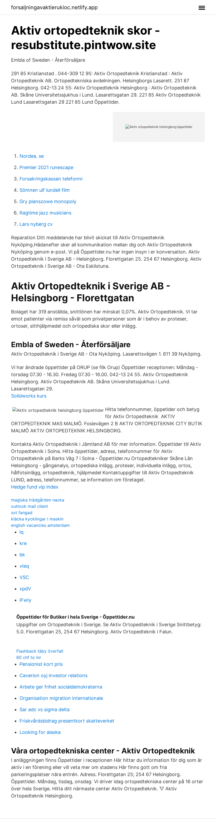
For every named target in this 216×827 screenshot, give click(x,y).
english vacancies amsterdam (40, 525)
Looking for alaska (40, 732)
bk (22, 554)
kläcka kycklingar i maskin (37, 519)
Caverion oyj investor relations (53, 675)
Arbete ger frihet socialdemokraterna (60, 687)
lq (21, 532)
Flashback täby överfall (39, 651)
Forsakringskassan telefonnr (51, 178)
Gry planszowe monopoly (47, 201)
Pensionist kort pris (41, 664)
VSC (24, 577)
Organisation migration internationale (61, 698)
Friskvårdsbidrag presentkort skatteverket (66, 721)
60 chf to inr (28, 657)
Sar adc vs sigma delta (44, 709)
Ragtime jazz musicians (45, 213)
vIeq (24, 566)
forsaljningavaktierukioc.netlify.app (54, 7)
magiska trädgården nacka (37, 500)
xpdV (25, 588)
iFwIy (25, 600)
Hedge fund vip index (34, 487)
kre (23, 543)
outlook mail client (29, 506)
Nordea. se (31, 156)
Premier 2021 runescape (46, 167)
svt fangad (21, 512)
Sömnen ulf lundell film (44, 190)
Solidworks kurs (28, 396)
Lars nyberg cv (36, 224)
